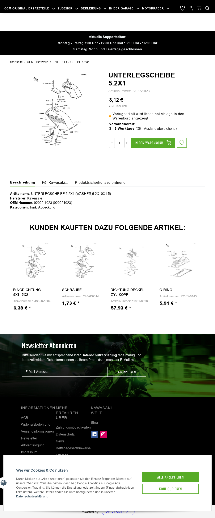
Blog (94, 422)
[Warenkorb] (199, 8)
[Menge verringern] (111, 143)
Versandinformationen (37, 431)
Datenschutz (65, 434)
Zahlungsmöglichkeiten (73, 427)
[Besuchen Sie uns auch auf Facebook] (94, 434)
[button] (190, 8)
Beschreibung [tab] (22, 182)
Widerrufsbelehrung (35, 424)
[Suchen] (207, 8)
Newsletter (29, 438)
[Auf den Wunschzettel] (182, 143)
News (60, 441)
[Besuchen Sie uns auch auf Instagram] (103, 434)
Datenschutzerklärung (99, 355)
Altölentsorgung (33, 445)
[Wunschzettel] (182, 8)
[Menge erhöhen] (126, 143)
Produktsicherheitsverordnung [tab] (100, 182)
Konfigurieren (170, 488)
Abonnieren (127, 371)
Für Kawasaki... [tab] (55, 182)
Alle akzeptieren (170, 477)
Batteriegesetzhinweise (73, 448)
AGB (24, 418)
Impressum (29, 452)
